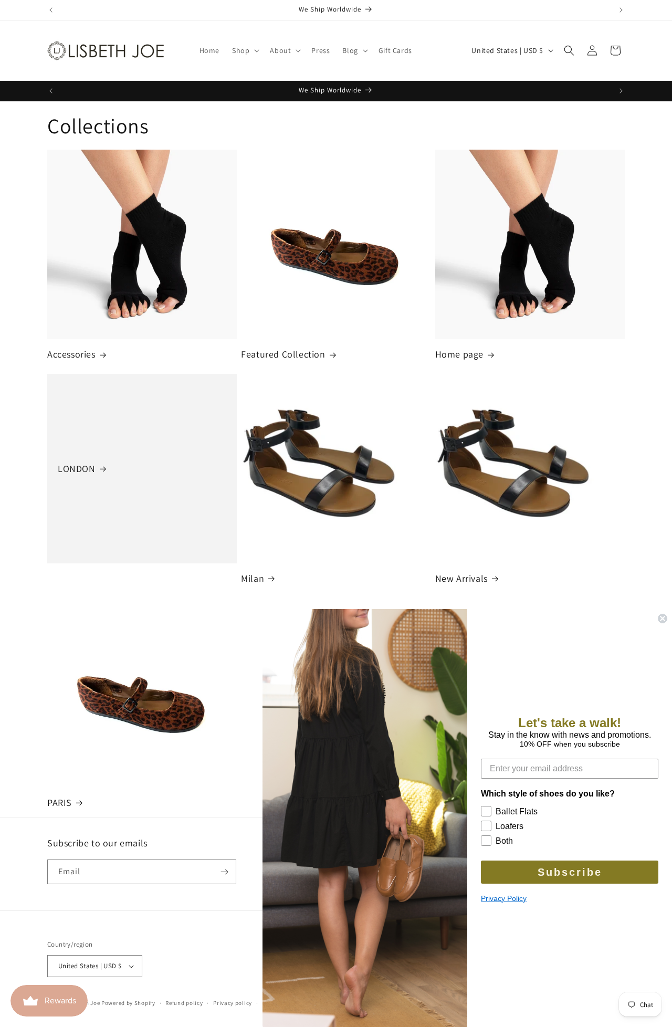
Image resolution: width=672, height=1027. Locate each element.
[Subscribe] (224, 872)
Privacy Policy (504, 898)
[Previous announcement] (50, 10)
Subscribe (570, 872)
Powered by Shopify (128, 1003)
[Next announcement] (621, 10)
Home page (459, 354)
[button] (245, 50)
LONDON (77, 469)
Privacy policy (232, 1003)
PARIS (59, 803)
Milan (252, 578)
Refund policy (184, 1003)
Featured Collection (283, 354)
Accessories (71, 354)
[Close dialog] (662, 618)
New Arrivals (461, 578)
